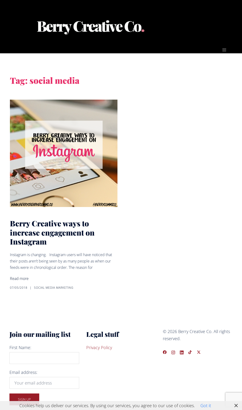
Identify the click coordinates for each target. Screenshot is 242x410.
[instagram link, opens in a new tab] (173, 351)
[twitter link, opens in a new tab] (199, 351)
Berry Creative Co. (181, 23)
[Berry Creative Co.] (91, 26)
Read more (19, 278)
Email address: (23, 372)
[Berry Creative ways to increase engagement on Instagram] (63, 153)
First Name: (20, 347)
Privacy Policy (99, 347)
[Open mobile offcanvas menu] (224, 49)
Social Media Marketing (53, 288)
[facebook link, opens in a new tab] (165, 351)
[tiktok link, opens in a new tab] (190, 351)
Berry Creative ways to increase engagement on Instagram (52, 232)
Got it (205, 405)
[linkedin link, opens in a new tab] (182, 351)
